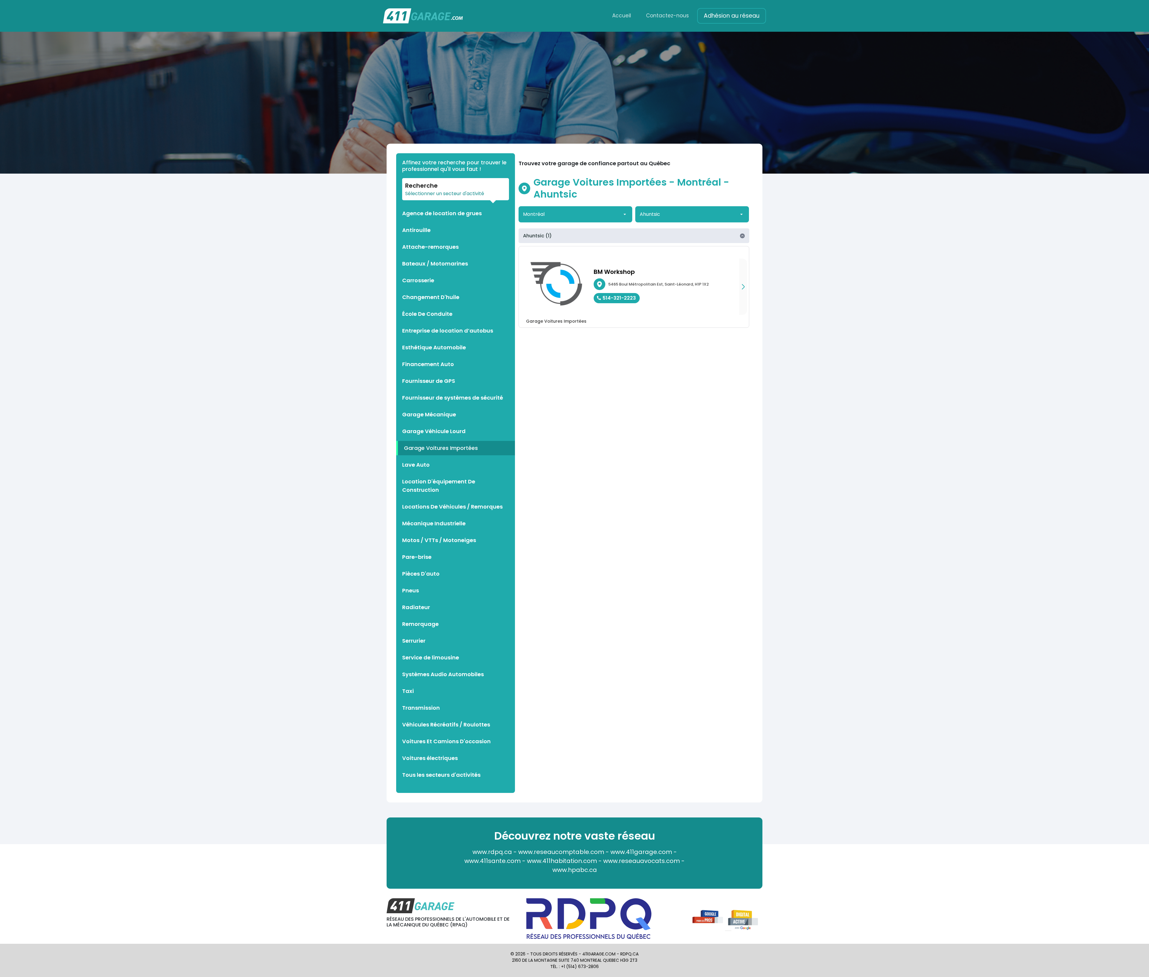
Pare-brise (416, 557)
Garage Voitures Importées (441, 448)
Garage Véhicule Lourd (434, 431)
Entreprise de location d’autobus (447, 330)
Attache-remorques (430, 247)
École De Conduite (427, 314)
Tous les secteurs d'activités (441, 775)
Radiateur (416, 607)
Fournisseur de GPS (428, 381)
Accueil (621, 15)
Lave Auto (416, 464)
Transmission (421, 707)
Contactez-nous (667, 15)
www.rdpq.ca (492, 852)
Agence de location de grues (442, 213)
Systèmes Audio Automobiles (443, 674)
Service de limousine (430, 657)
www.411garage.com (641, 852)
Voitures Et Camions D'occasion (446, 741)
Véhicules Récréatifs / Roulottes (446, 724)
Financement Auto (428, 364)
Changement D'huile (430, 297)
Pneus (410, 590)
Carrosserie (418, 280)
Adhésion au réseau (731, 16)
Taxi (408, 691)
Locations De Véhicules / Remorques (452, 506)
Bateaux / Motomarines (435, 263)
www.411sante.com (492, 861)
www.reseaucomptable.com (561, 852)
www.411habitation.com (562, 861)
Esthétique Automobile (434, 347)
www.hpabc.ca (574, 870)
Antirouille (416, 230)
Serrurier (413, 640)
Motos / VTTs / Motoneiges (439, 540)
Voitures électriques (430, 758)
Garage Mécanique (429, 414)
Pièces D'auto (421, 573)
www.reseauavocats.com (641, 861)
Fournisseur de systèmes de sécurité (452, 397)
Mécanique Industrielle (434, 523)
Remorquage (420, 624)
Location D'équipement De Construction (438, 486)
